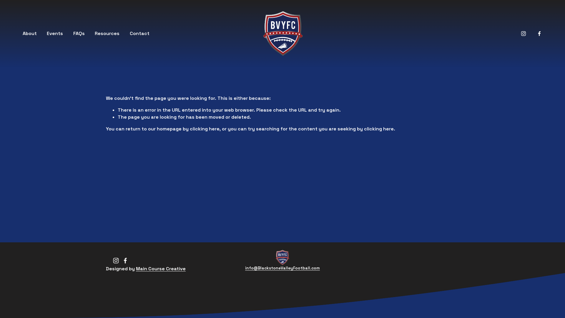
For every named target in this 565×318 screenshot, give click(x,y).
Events (55, 33)
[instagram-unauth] (523, 34)
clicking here (205, 129)
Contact (139, 33)
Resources (107, 33)
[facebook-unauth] (539, 34)
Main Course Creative (161, 269)
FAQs (79, 33)
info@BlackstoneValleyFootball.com (282, 268)
